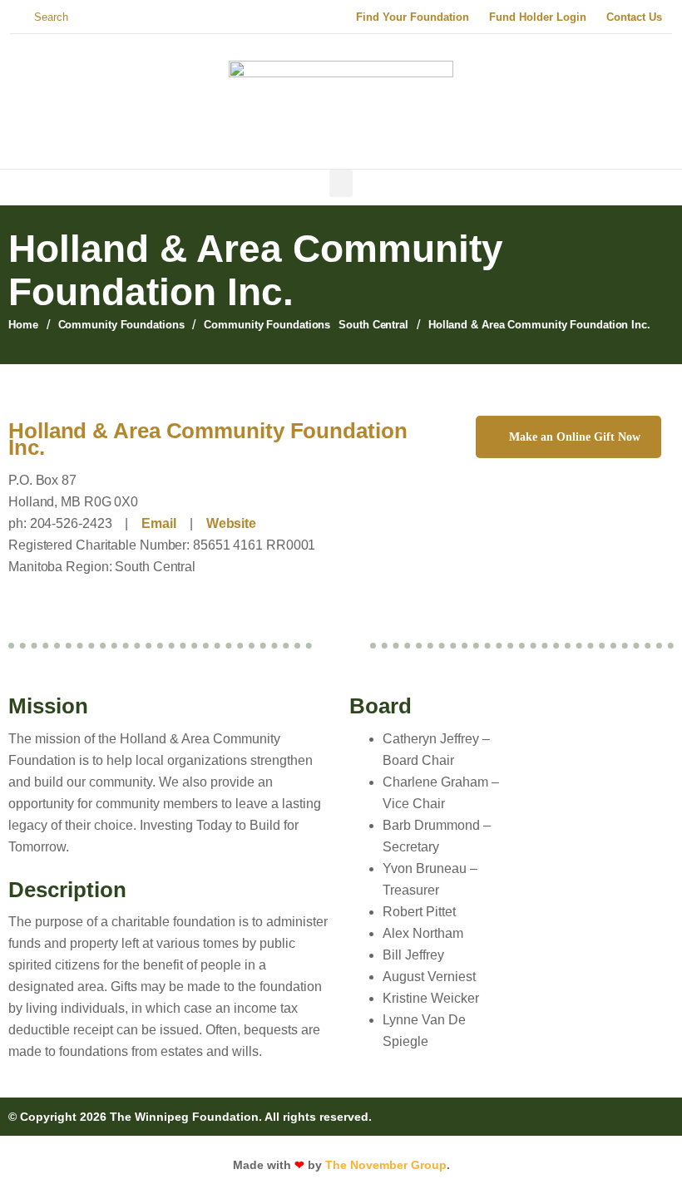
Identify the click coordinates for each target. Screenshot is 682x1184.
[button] (341, 183)
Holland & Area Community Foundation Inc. (208, 439)
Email (158, 523)
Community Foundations (121, 324)
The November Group (386, 1165)
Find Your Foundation (412, 17)
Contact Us (634, 17)
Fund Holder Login (537, 17)
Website (231, 523)
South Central (373, 324)
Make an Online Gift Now (574, 437)
